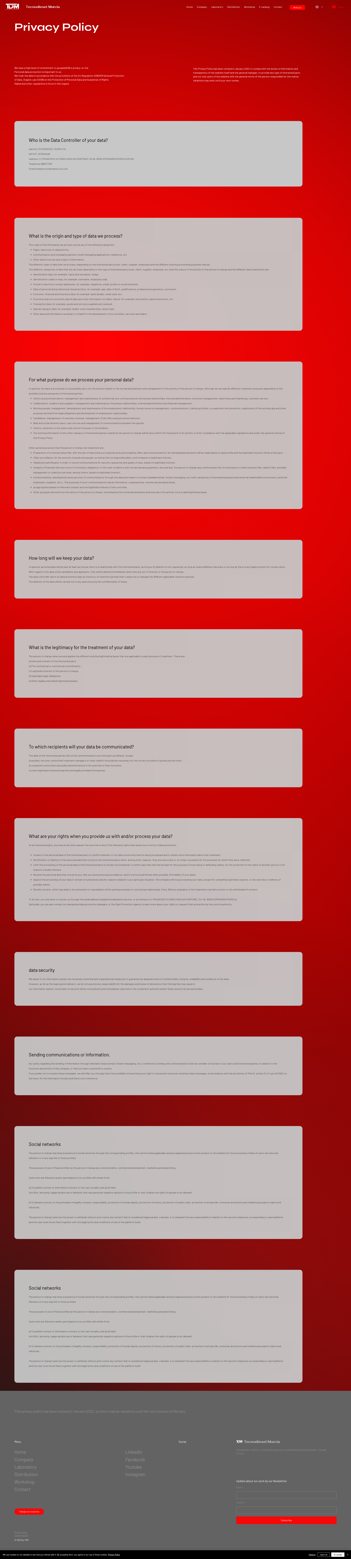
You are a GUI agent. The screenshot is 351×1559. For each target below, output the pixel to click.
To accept (338, 1554)
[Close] (347, 1554)
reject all (323, 1554)
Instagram (135, 1474)
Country (240, 1502)
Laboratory (25, 1467)
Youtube (133, 1467)
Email (239, 1487)
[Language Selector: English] (319, 7)
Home (20, 1452)
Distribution (26, 1474)
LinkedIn (133, 1452)
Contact (22, 1489)
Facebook (135, 1459)
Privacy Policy (20, 1532)
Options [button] (312, 1554)
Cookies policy (21, 1535)
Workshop (24, 1482)
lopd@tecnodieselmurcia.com (52, 168)
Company (23, 1459)
